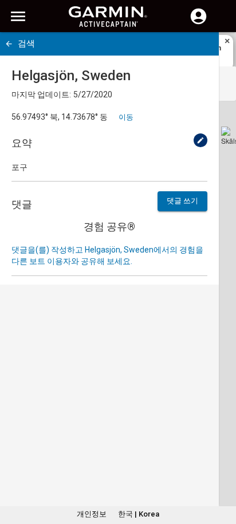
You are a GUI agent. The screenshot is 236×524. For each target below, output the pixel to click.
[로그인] (198, 22)
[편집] (200, 140)
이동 (126, 117)
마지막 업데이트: (41, 94)
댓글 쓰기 (182, 200)
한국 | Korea (138, 514)
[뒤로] (9, 44)
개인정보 (92, 514)
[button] (221, 471)
